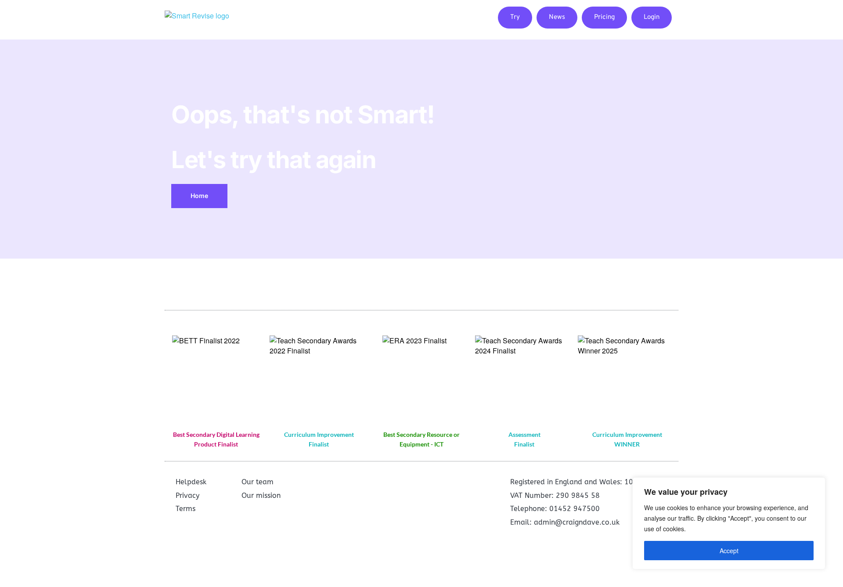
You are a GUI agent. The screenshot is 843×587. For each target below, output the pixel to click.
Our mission (261, 495)
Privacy (187, 495)
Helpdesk (191, 482)
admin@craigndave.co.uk (577, 522)
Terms (185, 508)
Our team (257, 482)
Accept (729, 550)
